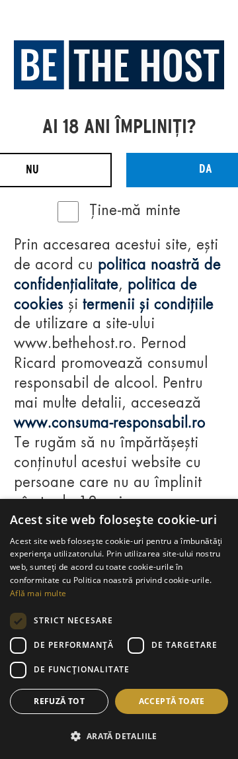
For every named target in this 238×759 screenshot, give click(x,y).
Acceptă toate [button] (172, 701)
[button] (119, 736)
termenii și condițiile (148, 305)
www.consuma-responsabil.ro (110, 423)
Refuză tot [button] (59, 701)
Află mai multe (38, 593)
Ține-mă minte (134, 211)
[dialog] (119, 629)
